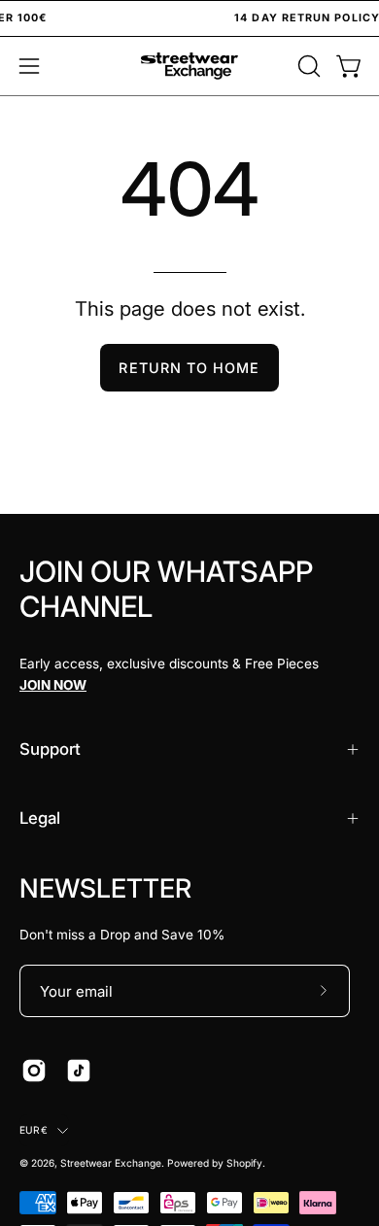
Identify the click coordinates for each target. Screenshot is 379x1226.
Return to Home (189, 367)
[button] (307, 66)
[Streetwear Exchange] (189, 66)
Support (50, 749)
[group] (189, 18)
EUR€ (33, 1130)
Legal (39, 818)
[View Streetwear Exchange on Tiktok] (78, 1070)
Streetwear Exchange (110, 1163)
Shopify (244, 1163)
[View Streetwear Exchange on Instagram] (34, 1070)
